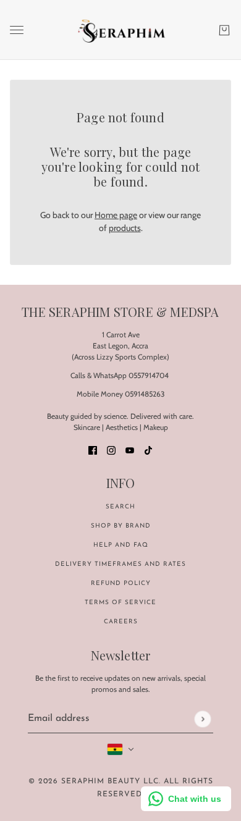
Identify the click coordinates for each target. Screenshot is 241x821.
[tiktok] (148, 449)
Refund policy (121, 583)
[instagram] (111, 449)
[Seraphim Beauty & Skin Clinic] (121, 30)
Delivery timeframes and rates (120, 564)
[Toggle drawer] (16, 30)
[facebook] (92, 449)
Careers (121, 621)
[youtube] (129, 449)
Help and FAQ (120, 545)
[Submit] (202, 718)
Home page (116, 215)
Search (120, 506)
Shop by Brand (121, 526)
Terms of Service (120, 602)
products (125, 228)
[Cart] (224, 30)
